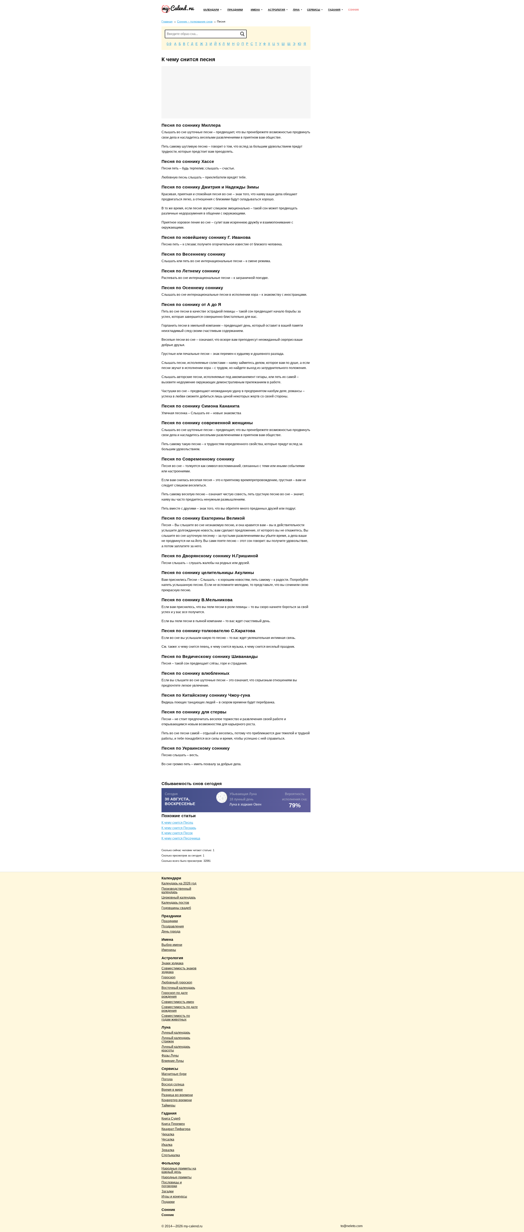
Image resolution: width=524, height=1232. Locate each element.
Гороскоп (168, 977)
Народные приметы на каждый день (178, 1170)
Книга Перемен (173, 1124)
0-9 (169, 44)
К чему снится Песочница (180, 838)
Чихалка (167, 1134)
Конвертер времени (176, 1100)
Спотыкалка (170, 1155)
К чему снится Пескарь (178, 828)
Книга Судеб (170, 1118)
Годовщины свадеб (176, 908)
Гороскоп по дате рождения (174, 994)
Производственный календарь (176, 890)
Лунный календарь (175, 1032)
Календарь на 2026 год (178, 883)
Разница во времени (177, 1095)
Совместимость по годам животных (175, 1017)
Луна (296, 9)
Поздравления (172, 926)
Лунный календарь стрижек (175, 1039)
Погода (167, 1079)
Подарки (168, 1202)
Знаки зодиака (172, 963)
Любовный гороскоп (176, 982)
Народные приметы (176, 1177)
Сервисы (313, 9)
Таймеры (168, 1105)
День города (170, 931)
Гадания (334, 9)
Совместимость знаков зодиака (178, 970)
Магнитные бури (173, 1074)
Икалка (166, 1144)
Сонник (353, 9)
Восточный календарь (178, 987)
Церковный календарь (178, 897)
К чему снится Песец (177, 822)
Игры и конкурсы (174, 1196)
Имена (255, 9)
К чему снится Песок (177, 833)
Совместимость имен (177, 1002)
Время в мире (172, 1089)
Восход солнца (172, 1084)
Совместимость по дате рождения (179, 1008)
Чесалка (167, 1139)
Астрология (276, 9)
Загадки (167, 1191)
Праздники (235, 9)
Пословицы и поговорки (171, 1184)
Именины (168, 950)
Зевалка (167, 1150)
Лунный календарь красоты (175, 1048)
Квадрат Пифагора (175, 1129)
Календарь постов (175, 902)
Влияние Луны (172, 1061)
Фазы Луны (170, 1055)
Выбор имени (171, 945)
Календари (211, 9)
